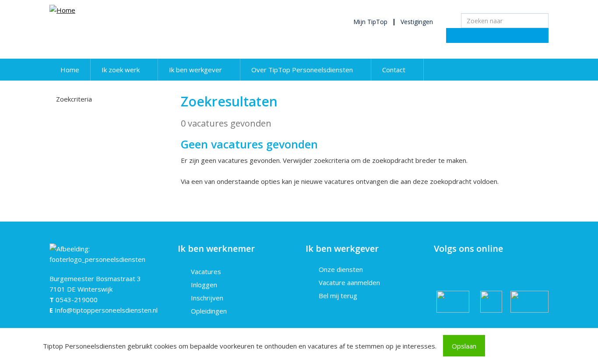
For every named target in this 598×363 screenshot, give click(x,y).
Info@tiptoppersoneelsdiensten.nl (106, 310)
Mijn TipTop (370, 22)
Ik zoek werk (121, 69)
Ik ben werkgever (195, 69)
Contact (393, 69)
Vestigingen (417, 22)
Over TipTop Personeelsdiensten (302, 69)
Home (69, 69)
